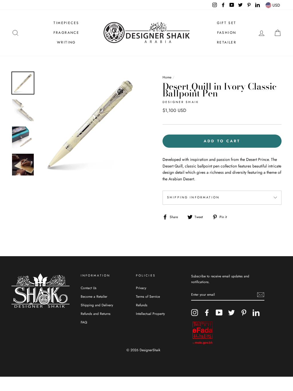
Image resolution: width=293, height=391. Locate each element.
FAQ (84, 322)
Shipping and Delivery (97, 305)
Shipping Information (193, 197)
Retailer (226, 42)
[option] (91, 124)
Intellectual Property (150, 313)
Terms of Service (148, 296)
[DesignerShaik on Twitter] (231, 312)
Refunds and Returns (95, 313)
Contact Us (88, 287)
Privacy (141, 287)
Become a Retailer (94, 296)
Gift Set (226, 22)
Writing (66, 42)
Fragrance (67, 32)
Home (167, 77)
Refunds (141, 305)
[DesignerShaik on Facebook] (206, 312)
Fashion (226, 32)
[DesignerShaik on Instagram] (194, 312)
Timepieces (66, 22)
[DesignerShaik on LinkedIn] (256, 312)
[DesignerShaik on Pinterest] (243, 312)
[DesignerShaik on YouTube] (219, 312)
